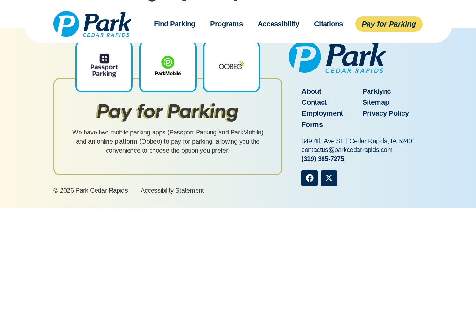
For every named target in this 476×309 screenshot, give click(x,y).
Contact (314, 102)
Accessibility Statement (172, 190)
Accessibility (278, 24)
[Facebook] (309, 178)
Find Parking (174, 24)
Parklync (376, 91)
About (311, 91)
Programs (226, 24)
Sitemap (375, 102)
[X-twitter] (329, 178)
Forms (312, 125)
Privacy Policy (385, 113)
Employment (322, 113)
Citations (328, 24)
